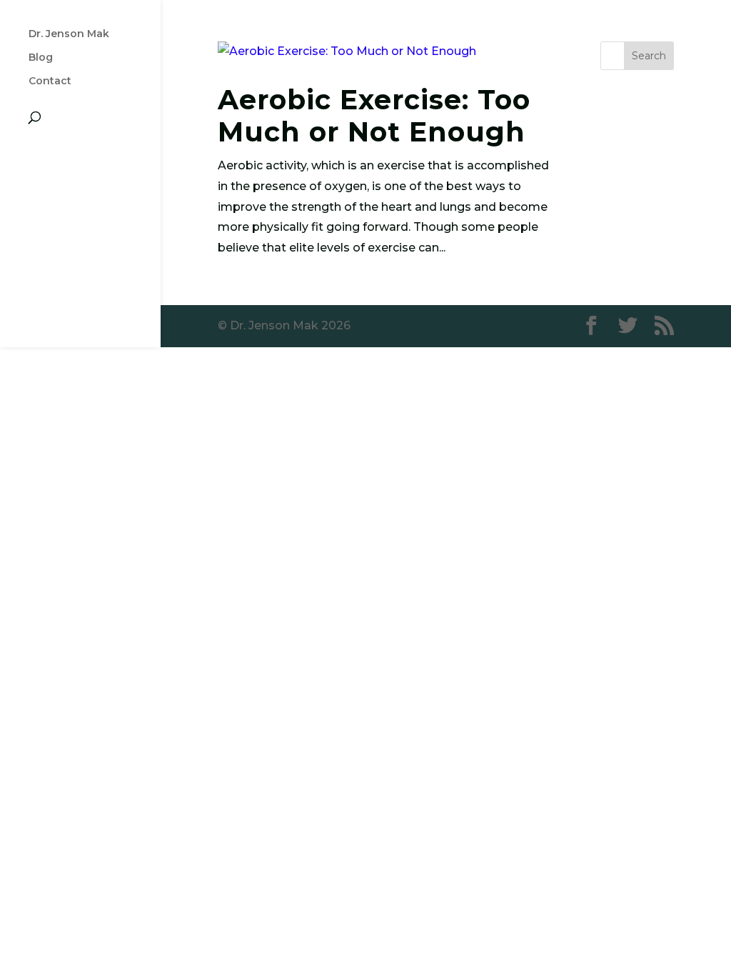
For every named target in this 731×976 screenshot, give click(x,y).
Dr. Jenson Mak (69, 34)
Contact (50, 81)
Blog (41, 58)
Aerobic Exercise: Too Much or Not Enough (374, 116)
